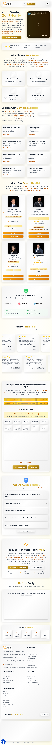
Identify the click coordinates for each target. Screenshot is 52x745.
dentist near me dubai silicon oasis (29, 403)
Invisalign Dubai (6, 676)
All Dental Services (31, 650)
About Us (5, 691)
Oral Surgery (30, 660)
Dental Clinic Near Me (32, 676)
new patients (19, 559)
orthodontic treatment (20, 115)
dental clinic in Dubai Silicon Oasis (12, 27)
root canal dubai (40, 400)
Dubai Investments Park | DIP (17, 428)
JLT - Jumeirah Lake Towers (26, 422)
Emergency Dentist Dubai (33, 684)
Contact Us (5, 693)
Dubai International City (8, 428)
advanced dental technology (10, 21)
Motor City (44, 421)
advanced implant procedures (14, 64)
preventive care (10, 111)
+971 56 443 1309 (9, 664)
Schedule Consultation (19, 567)
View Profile (13, 233)
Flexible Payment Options (26, 572)
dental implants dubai (26, 400)
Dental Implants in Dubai (8, 674)
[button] (3, 742)
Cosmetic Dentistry (31, 656)
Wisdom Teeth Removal (8, 684)
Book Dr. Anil (40, 236)
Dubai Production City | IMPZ (26, 428)
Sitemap (4, 706)
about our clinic (37, 64)
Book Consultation (11, 37)
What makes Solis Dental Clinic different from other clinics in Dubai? (23, 495)
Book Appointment (20, 467)
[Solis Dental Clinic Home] (14, 648)
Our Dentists (30, 678)
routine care (41, 555)
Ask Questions (37, 567)
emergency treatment (13, 557)
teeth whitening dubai (10, 400)
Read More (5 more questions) (25, 531)
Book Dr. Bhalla (39, 279)
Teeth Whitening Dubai (8, 682)
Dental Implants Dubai (32, 652)
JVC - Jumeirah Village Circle (35, 422)
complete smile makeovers (11, 32)
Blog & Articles (6, 702)
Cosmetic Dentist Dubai (32, 682)
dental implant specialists (34, 190)
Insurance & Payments (8, 698)
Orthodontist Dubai (31, 680)
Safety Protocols (6, 700)
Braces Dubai (6, 678)
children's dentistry (8, 31)
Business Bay (8, 421)
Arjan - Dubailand (44, 427)
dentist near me (32, 61)
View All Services (43, 114)
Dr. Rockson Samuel (21, 742)
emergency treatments (41, 63)
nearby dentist (40, 66)
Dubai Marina (17, 421)
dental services (39, 488)
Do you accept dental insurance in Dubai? (17, 525)
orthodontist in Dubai (29, 188)
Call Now (34, 467)
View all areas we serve (25, 462)
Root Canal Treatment (32, 663)
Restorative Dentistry (32, 667)
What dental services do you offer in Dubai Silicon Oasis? (22, 518)
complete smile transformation (33, 557)
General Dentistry (31, 658)
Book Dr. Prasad (14, 236)
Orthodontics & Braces (32, 654)
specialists (24, 186)
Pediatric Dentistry (31, 665)
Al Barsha (35, 426)
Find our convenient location (28, 119)
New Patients (6, 695)
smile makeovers (28, 111)
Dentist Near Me (31, 674)
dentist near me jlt (12, 403)
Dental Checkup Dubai (8, 704)
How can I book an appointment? (15, 510)
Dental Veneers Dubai (8, 680)
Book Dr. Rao (14, 279)
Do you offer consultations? (13, 503)
